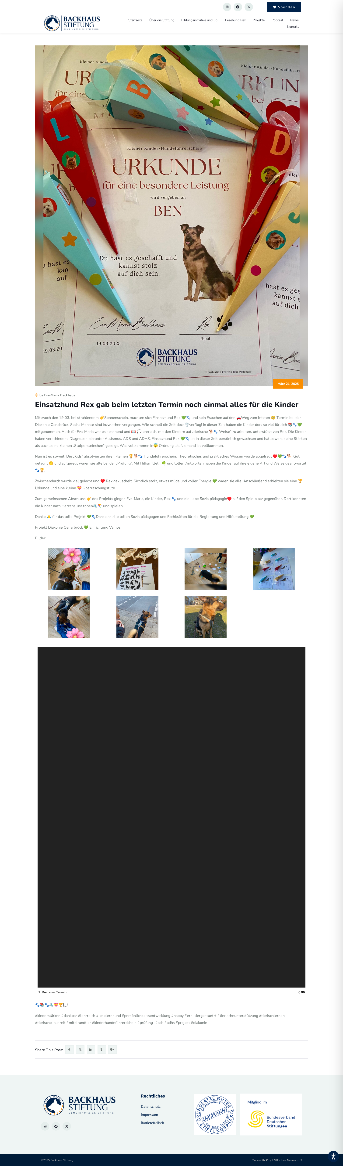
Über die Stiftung (161, 20)
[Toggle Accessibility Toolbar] (333, 1156)
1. (52, 992)
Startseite (135, 20)
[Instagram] (227, 7)
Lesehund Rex (235, 20)
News (294, 20)
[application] (171, 817)
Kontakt (293, 26)
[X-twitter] (249, 7)
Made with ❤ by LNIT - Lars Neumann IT (277, 1160)
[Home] (72, 23)
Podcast (277, 20)
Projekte (259, 20)
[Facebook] (238, 7)
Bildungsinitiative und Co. (199, 20)
